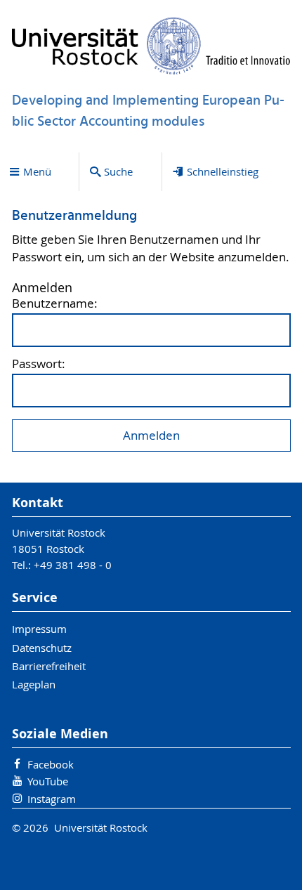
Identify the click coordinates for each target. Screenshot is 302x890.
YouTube (47, 781)
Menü (37, 171)
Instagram (51, 799)
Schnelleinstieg (222, 171)
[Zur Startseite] (151, 45)
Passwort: (38, 364)
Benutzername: (55, 304)
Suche (118, 171)
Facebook (50, 764)
